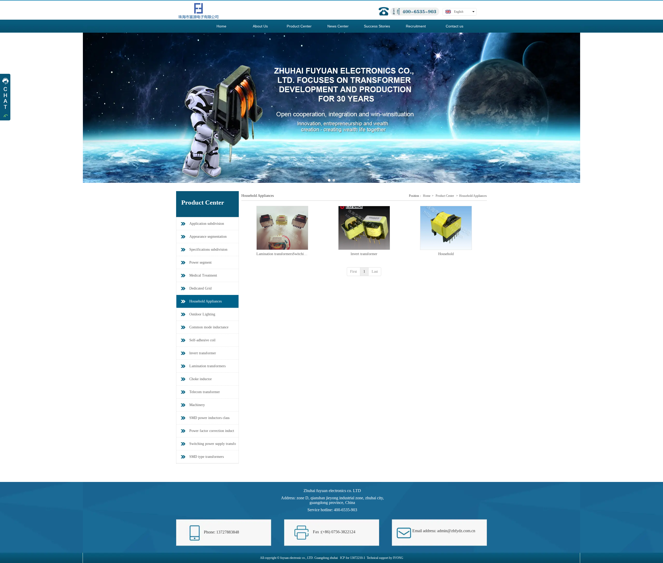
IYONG (398, 558)
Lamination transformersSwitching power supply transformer (282, 254)
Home (426, 196)
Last (375, 271)
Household (446, 254)
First (353, 271)
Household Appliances (473, 196)
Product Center (445, 196)
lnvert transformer (364, 254)
